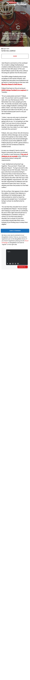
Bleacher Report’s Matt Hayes (12, 84)
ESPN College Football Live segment (14, 90)
